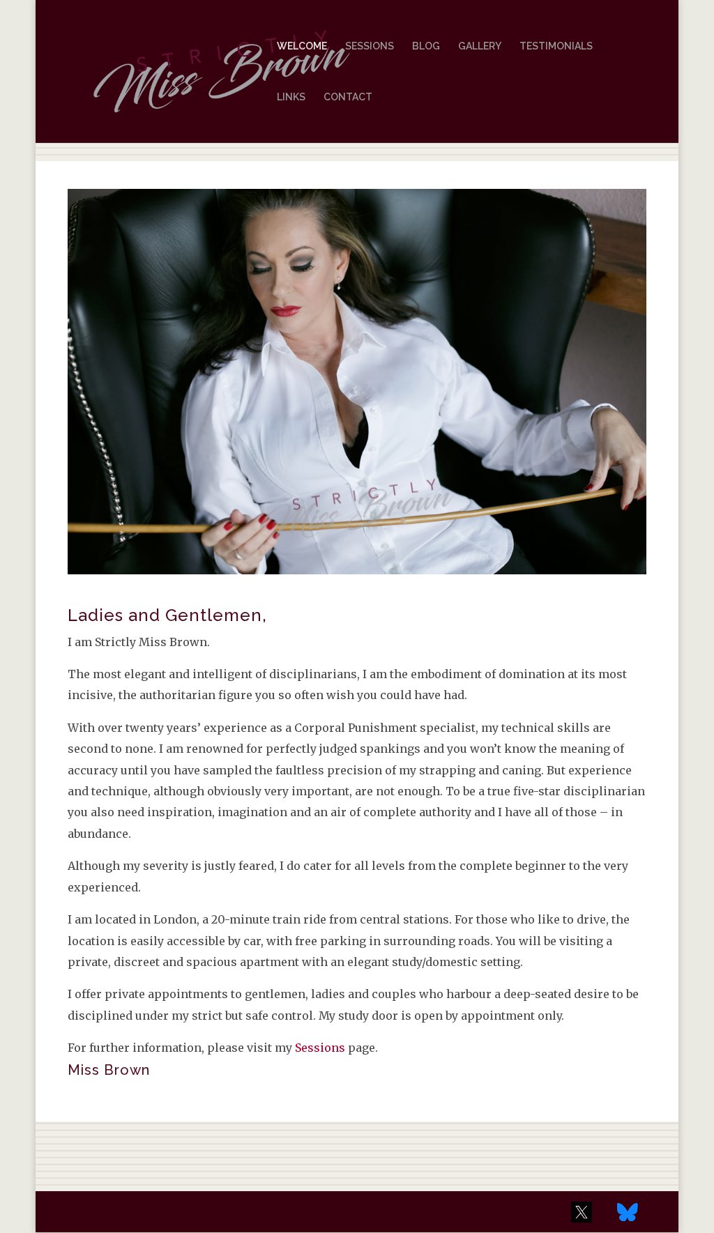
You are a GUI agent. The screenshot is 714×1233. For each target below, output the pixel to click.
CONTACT (348, 97)
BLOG (426, 46)
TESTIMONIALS (556, 46)
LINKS (291, 97)
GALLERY (479, 46)
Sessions (320, 1048)
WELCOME (302, 46)
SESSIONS (369, 46)
